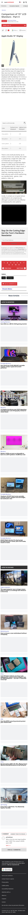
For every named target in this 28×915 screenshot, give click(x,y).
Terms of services (19, 247)
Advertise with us (6, 892)
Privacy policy (5, 882)
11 (19, 265)
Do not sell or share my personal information (13, 905)
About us (4, 895)
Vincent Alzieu (12, 20)
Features (4, 21)
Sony (3, 278)
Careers (4, 902)
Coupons (4, 898)
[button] (26, 2)
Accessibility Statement (7, 888)
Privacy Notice (21, 249)
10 (15, 265)
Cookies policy (5, 885)
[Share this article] (2, 30)
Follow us (16, 30)
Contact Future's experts (8, 879)
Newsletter (23, 30)
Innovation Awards (14, 6)
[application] (14, 213)
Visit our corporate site (13, 864)
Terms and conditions (7, 875)
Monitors (4, 10)
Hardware (10, 278)
